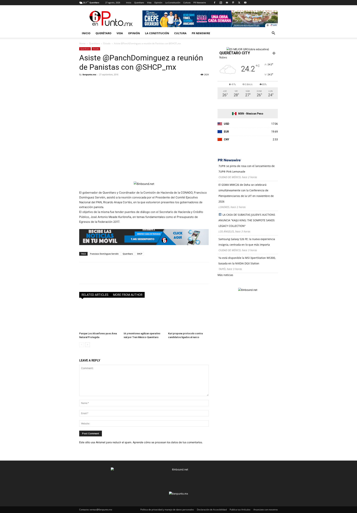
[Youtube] (245, 2)
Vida (149, 2)
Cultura (186, 2)
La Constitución (172, 2)
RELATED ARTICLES (94, 295)
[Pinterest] (233, 2)
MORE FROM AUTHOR (127, 295)
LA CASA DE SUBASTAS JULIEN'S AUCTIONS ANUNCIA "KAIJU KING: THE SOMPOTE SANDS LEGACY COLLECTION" (246, 220)
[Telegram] (117, 83)
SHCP (139, 253)
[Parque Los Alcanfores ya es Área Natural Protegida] (99, 316)
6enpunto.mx (89, 74)
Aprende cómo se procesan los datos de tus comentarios (167, 442)
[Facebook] (214, 2)
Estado (106, 43)
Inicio (128, 2)
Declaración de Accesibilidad (212, 509)
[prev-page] (81, 344)
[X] (239, 2)
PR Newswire (199, 2)
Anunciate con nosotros (265, 509)
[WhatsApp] (108, 83)
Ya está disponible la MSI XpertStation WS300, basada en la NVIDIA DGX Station (247, 260)
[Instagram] (220, 2)
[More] (126, 83)
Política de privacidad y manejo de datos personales (167, 509)
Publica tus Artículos (240, 509)
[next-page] (87, 344)
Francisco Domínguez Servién (104, 253)
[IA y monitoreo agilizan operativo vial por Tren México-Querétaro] (144, 316)
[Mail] (227, 2)
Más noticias (225, 275)
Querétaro (139, 2)
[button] (273, 33)
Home (82, 43)
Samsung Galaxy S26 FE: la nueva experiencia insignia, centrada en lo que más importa (246, 241)
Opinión (158, 2)
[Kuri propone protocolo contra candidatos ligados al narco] (188, 316)
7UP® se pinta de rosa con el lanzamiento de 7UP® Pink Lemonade (246, 168)
